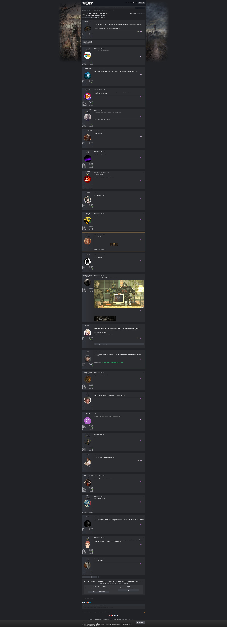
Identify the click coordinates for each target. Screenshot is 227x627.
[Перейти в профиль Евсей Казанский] (87, 137)
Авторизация (133, 13)
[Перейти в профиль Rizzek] (87, 523)
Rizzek (87, 516)
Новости (104, 15)
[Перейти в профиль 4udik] (87, 544)
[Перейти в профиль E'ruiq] (87, 462)
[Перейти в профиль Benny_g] (87, 55)
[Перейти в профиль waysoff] (87, 261)
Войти (128, 590)
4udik (87, 537)
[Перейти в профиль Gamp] (87, 358)
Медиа (95, 7)
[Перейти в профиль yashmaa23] (87, 441)
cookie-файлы (90, 623)
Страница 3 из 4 (103, 17)
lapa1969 (87, 172)
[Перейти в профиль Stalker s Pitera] (87, 379)
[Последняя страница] (98, 17)
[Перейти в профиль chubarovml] (87, 96)
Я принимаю (141, 622)
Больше (128, 7)
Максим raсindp (87, 275)
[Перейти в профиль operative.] (87, 420)
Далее (96, 17)
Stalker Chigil (87, 21)
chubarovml (88, 89)
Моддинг (122, 7)
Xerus (87, 151)
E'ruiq (87, 454)
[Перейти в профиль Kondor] (87, 565)
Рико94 (88, 213)
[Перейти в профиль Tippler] (87, 400)
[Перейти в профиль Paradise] (87, 241)
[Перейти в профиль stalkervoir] (87, 199)
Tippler (87, 392)
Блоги (100, 7)
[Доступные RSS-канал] (144, 612)
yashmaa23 (88, 434)
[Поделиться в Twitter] (84, 602)
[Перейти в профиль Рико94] (87, 220)
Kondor (88, 558)
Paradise (87, 234)
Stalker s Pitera (88, 372)
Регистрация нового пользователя (99, 591)
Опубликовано (99, 48)
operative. (87, 413)
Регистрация (141, 2)
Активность (106, 7)
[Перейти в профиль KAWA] (87, 503)
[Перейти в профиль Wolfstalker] (83, 14)
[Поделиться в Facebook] (86, 602)
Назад (85, 17)
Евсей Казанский (87, 130)
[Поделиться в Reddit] (88, 602)
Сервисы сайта (114, 7)
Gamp (87, 351)
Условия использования (94, 625)
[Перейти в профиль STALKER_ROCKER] (87, 482)
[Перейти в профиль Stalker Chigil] (87, 28)
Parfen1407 (88, 110)
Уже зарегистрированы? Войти (130, 2)
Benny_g (87, 48)
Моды (86, 7)
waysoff (88, 254)
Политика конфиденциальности (113, 617)
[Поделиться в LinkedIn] (90, 602)
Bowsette (87, 325)
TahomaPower (87, 68)
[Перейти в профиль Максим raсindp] (87, 282)
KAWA (87, 496)
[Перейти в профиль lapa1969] (87, 179)
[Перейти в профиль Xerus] (87, 158)
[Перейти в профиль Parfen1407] (87, 117)
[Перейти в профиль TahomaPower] (87, 75)
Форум (91, 7)
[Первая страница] (83, 17)
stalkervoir (87, 192)
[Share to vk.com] (83, 602)
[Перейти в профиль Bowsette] (87, 332)
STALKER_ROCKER (88, 475)
